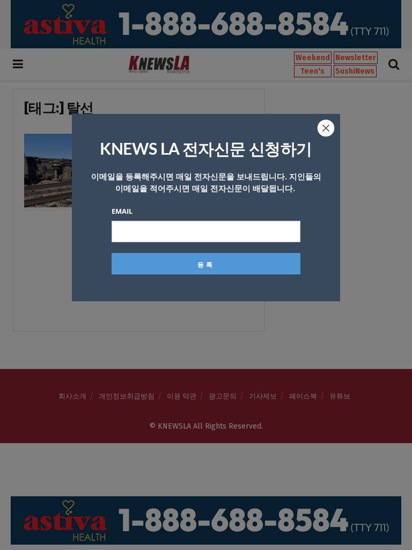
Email (122, 211)
